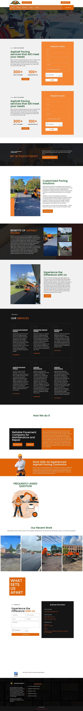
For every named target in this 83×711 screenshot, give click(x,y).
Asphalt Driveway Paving (19, 368)
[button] (2, 23)
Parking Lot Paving (58, 330)
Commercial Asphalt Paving (20, 330)
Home (13, 7)
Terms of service (38, 709)
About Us (18, 7)
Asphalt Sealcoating (58, 368)
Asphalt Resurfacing (37, 368)
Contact (37, 7)
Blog (31, 7)
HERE (26, 672)
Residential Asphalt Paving (40, 330)
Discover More (41, 31)
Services (24, 7)
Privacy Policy (44, 709)
